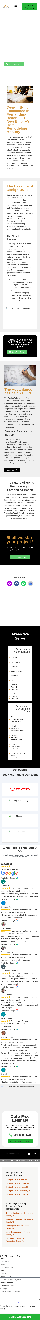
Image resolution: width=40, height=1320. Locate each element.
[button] (15, 6)
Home (5, 20)
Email (2, 1270)
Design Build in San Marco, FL (18, 1191)
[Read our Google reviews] (30, 583)
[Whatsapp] (23, 583)
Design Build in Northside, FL (17, 1183)
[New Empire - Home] (6, 7)
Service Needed (6, 1283)
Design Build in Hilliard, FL (16, 1180)
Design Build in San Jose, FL (17, 1194)
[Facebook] (16, 583)
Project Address (6, 1276)
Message (3, 1289)
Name (2, 1258)
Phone (2, 1264)
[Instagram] (9, 583)
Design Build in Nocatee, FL (17, 1187)
